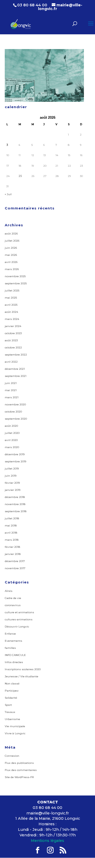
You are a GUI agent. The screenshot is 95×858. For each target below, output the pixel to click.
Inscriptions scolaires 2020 (23, 669)
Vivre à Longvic (15, 733)
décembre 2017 (15, 561)
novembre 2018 (15, 504)
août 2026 (11, 233)
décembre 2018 (15, 497)
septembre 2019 (15, 461)
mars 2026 (12, 269)
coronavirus (13, 605)
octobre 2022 (13, 347)
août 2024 (11, 312)
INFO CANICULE (15, 655)
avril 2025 (11, 304)
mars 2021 (11, 397)
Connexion (12, 756)
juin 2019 (10, 475)
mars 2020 (12, 447)
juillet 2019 (12, 468)
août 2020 (11, 426)
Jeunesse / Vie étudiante (21, 676)
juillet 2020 (12, 433)
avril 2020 (11, 440)
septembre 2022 (16, 354)
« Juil (8, 194)
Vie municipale (15, 726)
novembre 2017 (15, 568)
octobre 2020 (13, 411)
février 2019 (12, 483)
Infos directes (14, 662)
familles (10, 648)
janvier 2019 (12, 490)
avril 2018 (11, 532)
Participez (11, 690)
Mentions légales (47, 840)
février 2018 (12, 547)
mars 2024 (12, 319)
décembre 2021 (15, 369)
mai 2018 (11, 525)
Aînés (8, 591)
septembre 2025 (16, 283)
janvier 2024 (13, 326)
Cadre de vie (13, 598)
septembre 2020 (16, 418)
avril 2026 (11, 262)
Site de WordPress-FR (19, 777)
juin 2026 (11, 248)
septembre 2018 (15, 511)
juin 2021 (11, 383)
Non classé (12, 683)
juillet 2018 (12, 518)
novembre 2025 (15, 276)
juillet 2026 (12, 240)
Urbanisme (12, 719)
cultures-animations (18, 619)
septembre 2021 (15, 376)
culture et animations (19, 612)
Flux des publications (19, 763)
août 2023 (11, 340)
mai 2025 (11, 297)
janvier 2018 (13, 554)
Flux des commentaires (21, 770)
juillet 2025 (12, 290)
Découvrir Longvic (17, 626)
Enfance (10, 633)
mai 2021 (11, 390)
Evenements (13, 641)
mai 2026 (11, 255)
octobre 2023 (13, 333)
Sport (8, 705)
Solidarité (11, 697)
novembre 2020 (15, 404)
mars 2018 (11, 539)
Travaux (10, 712)
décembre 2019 (15, 454)
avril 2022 (11, 361)
